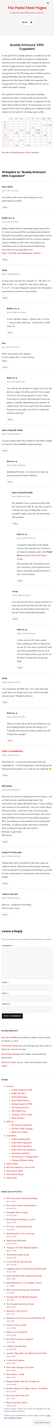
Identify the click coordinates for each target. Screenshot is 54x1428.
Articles (10, 1086)
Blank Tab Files (18, 1093)
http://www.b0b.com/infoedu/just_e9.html (21, 253)
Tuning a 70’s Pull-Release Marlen (22, 1247)
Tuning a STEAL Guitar (22, 1114)
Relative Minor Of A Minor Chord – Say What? (27, 1388)
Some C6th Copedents (21, 1146)
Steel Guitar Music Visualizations (21, 1205)
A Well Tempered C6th (21, 1089)
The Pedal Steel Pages (27, 7)
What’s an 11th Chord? (16, 1332)
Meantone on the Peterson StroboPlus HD (25, 1318)
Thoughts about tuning (17, 1212)
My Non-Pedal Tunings (22, 1128)
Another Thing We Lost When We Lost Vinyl (26, 1353)
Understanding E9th (20, 1139)
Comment (7, 945)
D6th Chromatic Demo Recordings (21, 1198)
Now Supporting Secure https (20, 1304)
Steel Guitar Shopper (11, 1054)
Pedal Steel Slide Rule (16, 1240)
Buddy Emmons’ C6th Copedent (24, 152)
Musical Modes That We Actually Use (23, 1381)
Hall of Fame (12, 1163)
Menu (25, 22)
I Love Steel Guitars (15, 1360)
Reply (5, 207)
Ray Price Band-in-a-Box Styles (20, 1167)
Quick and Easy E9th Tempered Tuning (24, 1275)
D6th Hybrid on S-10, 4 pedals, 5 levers (24, 1282)
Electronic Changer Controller (20, 1367)
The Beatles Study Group (17, 1254)
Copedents (11, 1135)
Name (5, 982)
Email (5, 993)
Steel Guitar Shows (15, 1174)
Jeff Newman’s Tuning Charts (24, 1156)
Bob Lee (10, 1121)
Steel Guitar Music (9, 1045)
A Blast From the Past (16, 1346)
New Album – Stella (15, 1374)
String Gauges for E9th (21, 1103)
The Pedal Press (18, 1111)
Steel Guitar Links (14, 1170)
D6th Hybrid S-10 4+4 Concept (20, 1233)
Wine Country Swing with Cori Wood (23, 1289)
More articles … (18, 1118)
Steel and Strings (19, 1096)
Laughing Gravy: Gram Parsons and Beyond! (26, 1268)
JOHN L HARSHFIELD (12, 751)
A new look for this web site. (19, 1261)
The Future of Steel (20, 1107)
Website (6, 1004)
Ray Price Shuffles (9, 1037)
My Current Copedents (21, 1125)
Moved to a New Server (16, 1311)
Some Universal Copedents (23, 1149)
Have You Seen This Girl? (17, 1395)
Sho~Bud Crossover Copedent (19, 1339)
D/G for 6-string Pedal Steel (19, 1226)
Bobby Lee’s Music (19, 1132)
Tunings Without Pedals (22, 1160)
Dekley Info (11, 1177)
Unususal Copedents (20, 1153)
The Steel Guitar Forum (12, 1062)
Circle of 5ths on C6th (16, 1325)
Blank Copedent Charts (17, 1402)
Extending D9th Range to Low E (20, 1219)
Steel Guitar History (20, 1100)
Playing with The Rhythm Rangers (21, 1296)
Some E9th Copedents (21, 1142)
